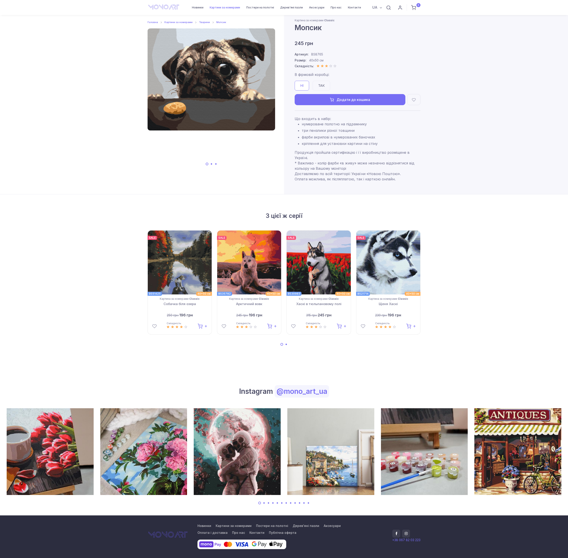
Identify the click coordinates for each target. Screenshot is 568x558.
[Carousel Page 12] (308, 503)
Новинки (197, 7)
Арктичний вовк (249, 304)
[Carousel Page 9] (295, 503)
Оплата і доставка (212, 532)
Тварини (204, 22)
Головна (153, 22)
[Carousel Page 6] (281, 503)
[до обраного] (413, 99)
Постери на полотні (260, 7)
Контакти (354, 7)
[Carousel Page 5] (277, 503)
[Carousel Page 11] (304, 503)
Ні (302, 85)
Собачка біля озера (180, 304)
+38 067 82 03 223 (406, 540)
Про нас (336, 7)
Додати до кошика (353, 99)
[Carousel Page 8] (290, 503)
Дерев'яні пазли (291, 7)
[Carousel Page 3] (216, 164)
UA (375, 7)
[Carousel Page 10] (299, 503)
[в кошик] (202, 325)
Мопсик (221, 22)
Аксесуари (316, 7)
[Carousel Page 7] (286, 503)
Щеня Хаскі (388, 304)
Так (321, 85)
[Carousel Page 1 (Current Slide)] (207, 164)
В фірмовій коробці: (312, 74)
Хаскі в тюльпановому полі (318, 304)
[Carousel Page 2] (211, 164)
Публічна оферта (282, 532)
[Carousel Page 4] (273, 503)
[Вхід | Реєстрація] (400, 7)
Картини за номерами (225, 7)
